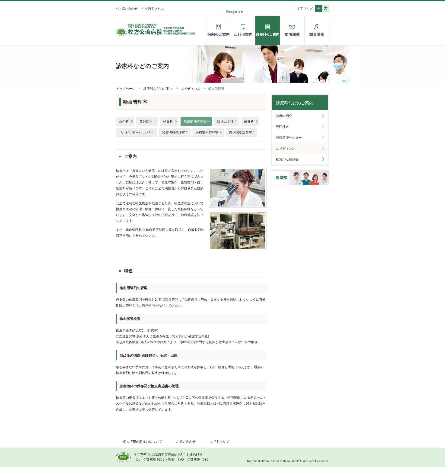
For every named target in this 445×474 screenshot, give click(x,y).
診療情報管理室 (173, 132)
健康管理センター (289, 137)
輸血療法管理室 (195, 121)
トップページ (125, 88)
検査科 (168, 121)
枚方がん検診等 (287, 159)
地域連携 (292, 30)
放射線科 (146, 121)
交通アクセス (154, 8)
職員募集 (317, 30)
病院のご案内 (218, 30)
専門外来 (282, 126)
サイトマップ (219, 441)
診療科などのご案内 (158, 88)
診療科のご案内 (267, 30)
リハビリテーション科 (135, 132)
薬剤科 (124, 121)
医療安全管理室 (207, 132)
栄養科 (249, 121)
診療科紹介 (284, 115)
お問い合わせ (128, 8)
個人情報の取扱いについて (142, 441)
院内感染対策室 (240, 132)
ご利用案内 (243, 30)
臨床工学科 (225, 121)
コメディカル (190, 88)
